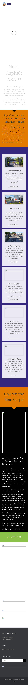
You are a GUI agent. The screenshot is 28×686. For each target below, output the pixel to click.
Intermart (14, 681)
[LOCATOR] (14, 618)
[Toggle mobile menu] (25, 7)
